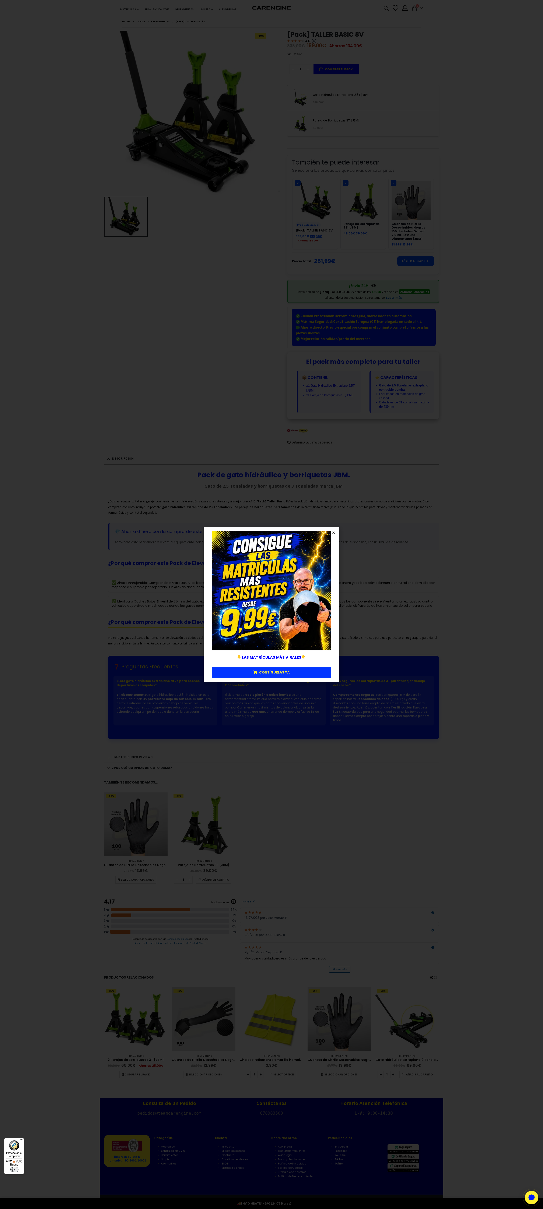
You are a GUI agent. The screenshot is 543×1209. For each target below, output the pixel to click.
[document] (271, 604)
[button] (333, 532)
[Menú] (21, 1140)
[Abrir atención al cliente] (531, 1197)
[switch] (14, 1169)
